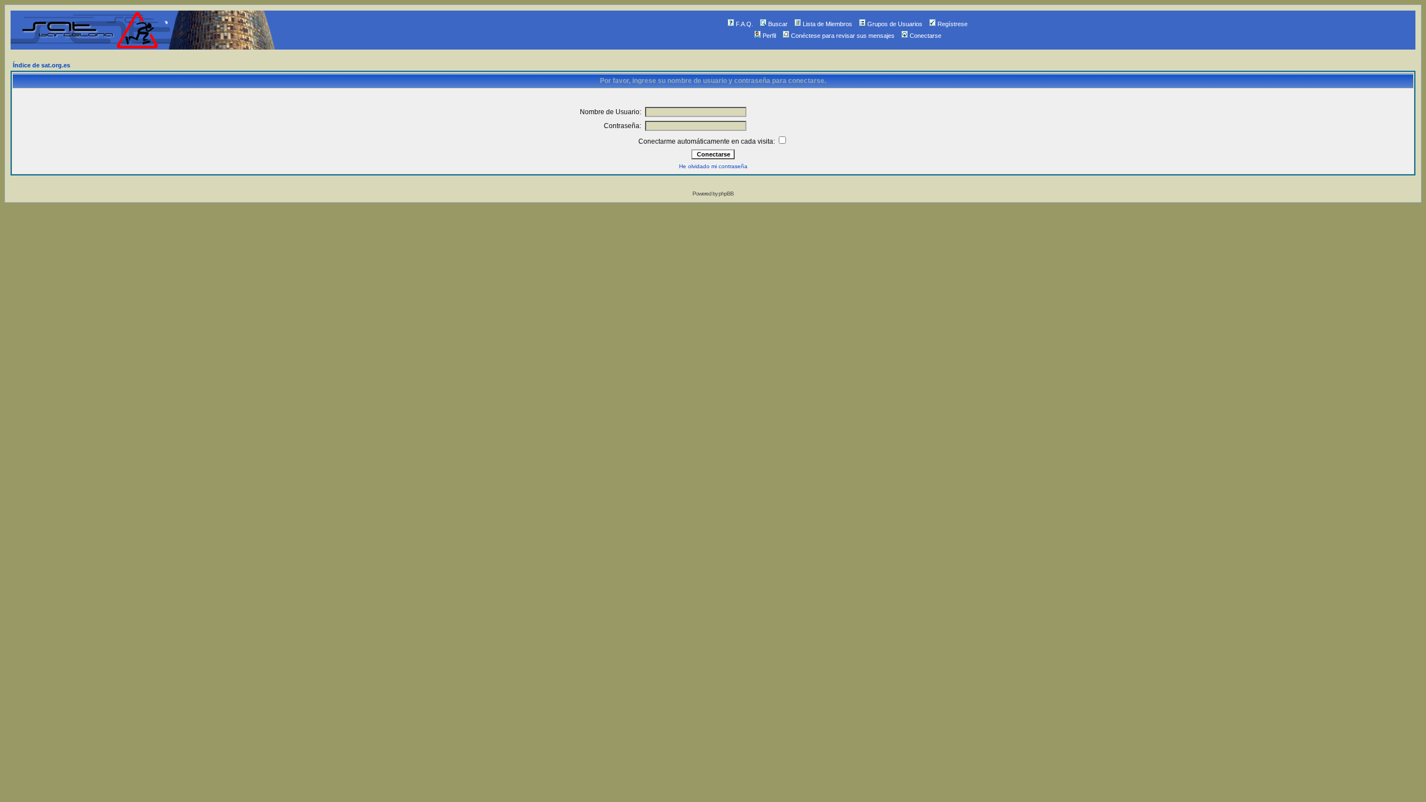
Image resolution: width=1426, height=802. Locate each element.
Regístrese (952, 24)
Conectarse (925, 35)
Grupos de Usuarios (894, 24)
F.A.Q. (744, 24)
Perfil (769, 35)
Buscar (778, 24)
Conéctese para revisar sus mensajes (843, 35)
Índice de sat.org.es (41, 65)
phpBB (726, 193)
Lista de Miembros (827, 24)
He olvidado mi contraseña (713, 166)
